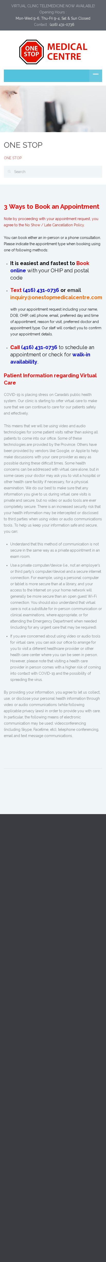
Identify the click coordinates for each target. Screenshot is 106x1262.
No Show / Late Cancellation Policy (54, 225)
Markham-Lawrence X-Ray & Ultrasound (37, 935)
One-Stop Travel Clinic (22, 923)
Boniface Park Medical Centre (28, 912)
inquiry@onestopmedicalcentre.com (56, 297)
